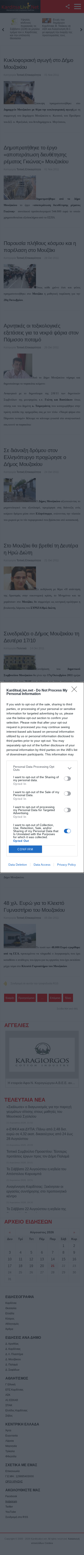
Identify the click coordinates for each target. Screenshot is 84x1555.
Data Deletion (17, 864)
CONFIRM (25, 849)
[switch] (67, 778)
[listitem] (42, 768)
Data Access (42, 864)
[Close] (76, 691)
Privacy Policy (66, 864)
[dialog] (42, 777)
